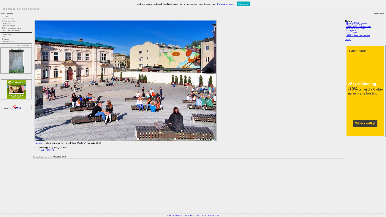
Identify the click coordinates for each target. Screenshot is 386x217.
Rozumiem (243, 4)
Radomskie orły (351, 30)
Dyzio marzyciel (48, 150)
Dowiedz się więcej (226, 4)
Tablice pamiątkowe (9, 21)
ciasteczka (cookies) (191, 215)
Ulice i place (6, 23)
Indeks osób (6, 34)
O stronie (5, 39)
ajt (205, 215)
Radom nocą (350, 34)
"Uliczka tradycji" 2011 (354, 25)
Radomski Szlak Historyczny (12, 30)
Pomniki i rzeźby (8, 19)
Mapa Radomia (8, 41)
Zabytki (5, 16)
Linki (3, 37)
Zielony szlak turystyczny (11, 28)
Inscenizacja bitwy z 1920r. (356, 28)
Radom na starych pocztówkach (358, 36)
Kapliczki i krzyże (8, 26)
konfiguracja (177, 215)
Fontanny (39, 143)
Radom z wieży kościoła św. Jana (358, 27)
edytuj (169, 215)
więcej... (348, 40)
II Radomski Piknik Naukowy (356, 23)
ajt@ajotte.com (213, 215)
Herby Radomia (351, 32)
